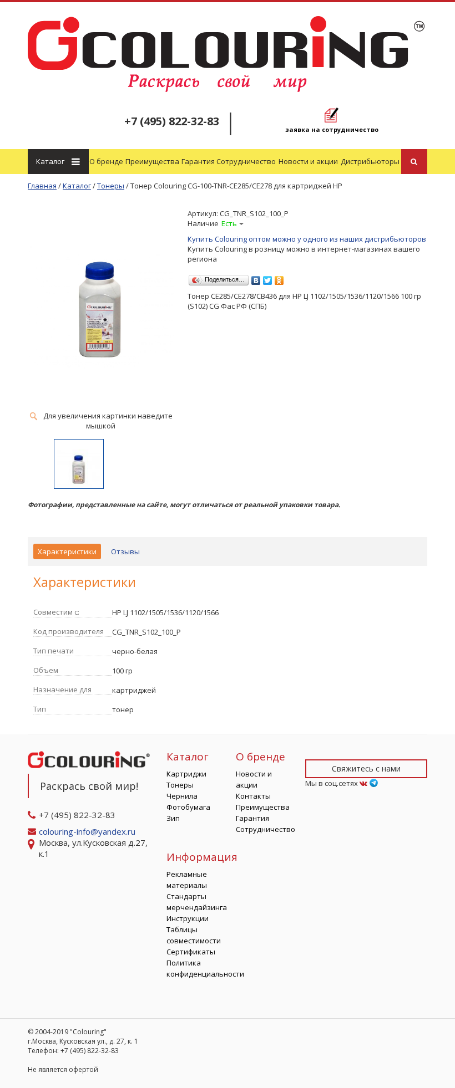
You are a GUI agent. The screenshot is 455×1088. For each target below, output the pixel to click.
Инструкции (187, 918)
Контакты (253, 796)
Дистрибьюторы (370, 161)
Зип (173, 818)
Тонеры (180, 785)
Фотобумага (188, 807)
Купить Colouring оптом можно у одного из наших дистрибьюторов (307, 239)
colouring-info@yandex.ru (88, 831)
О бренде (106, 161)
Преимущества (152, 161)
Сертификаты (190, 952)
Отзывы (125, 551)
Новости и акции (308, 161)
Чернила (182, 796)
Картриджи (186, 774)
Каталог (50, 161)
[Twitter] (268, 277)
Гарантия (198, 161)
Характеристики (67, 551)
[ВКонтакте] (256, 277)
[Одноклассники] (279, 277)
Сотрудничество (246, 161)
